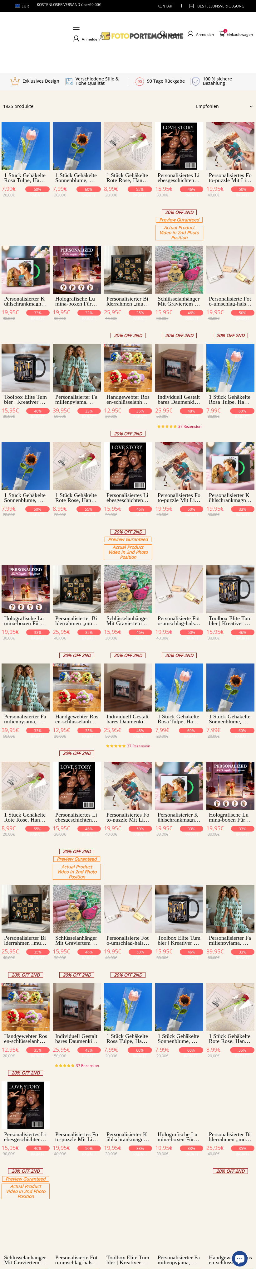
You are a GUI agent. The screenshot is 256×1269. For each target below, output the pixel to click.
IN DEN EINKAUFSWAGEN (179, 234)
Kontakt (165, 6)
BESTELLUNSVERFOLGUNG (215, 6)
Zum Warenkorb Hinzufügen (25, 201)
